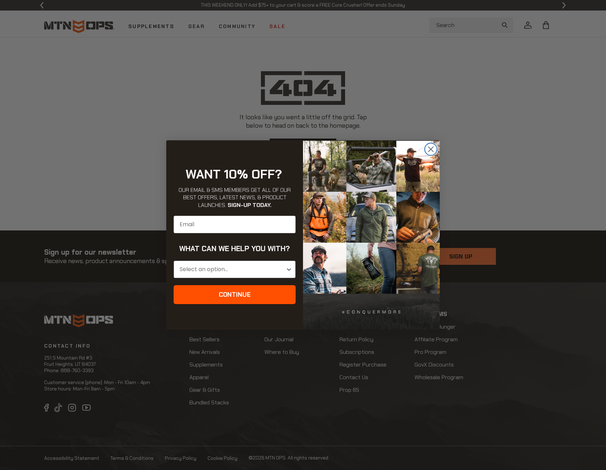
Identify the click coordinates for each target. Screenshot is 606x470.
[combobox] (232, 269)
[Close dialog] (431, 149)
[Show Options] (288, 269)
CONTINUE (235, 294)
